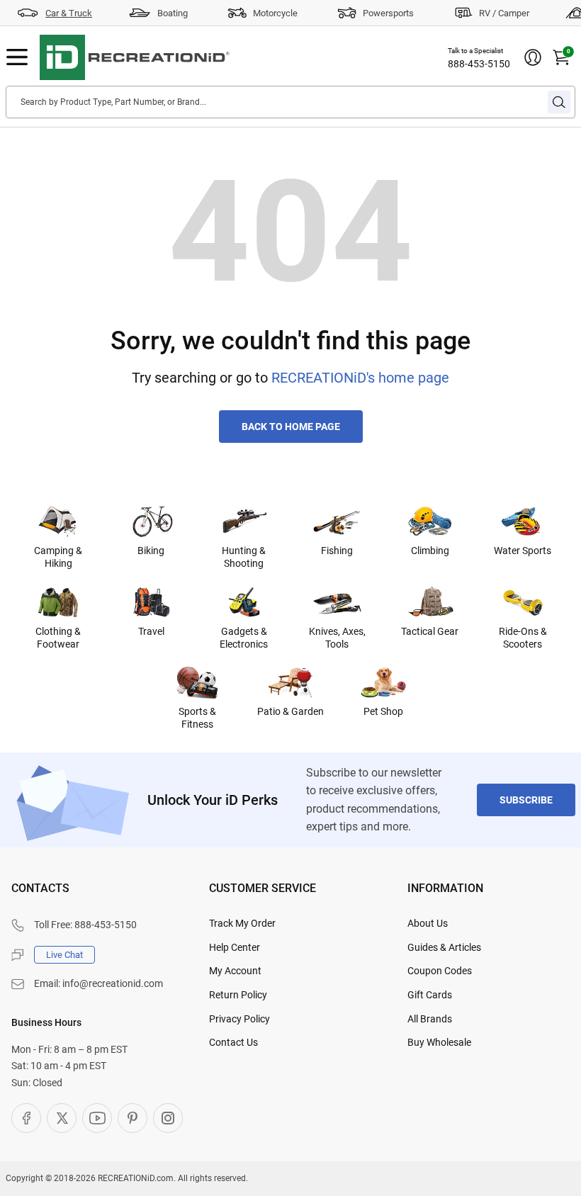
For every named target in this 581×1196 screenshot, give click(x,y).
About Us (427, 923)
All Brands (429, 1019)
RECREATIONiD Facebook (26, 1118)
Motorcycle (275, 13)
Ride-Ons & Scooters (523, 638)
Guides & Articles (444, 947)
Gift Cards (429, 994)
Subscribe (526, 800)
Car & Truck (68, 13)
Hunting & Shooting (244, 557)
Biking (150, 550)
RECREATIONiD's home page (360, 377)
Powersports (388, 13)
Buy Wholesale (439, 1042)
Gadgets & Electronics (244, 638)
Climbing (430, 550)
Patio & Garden (290, 711)
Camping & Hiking (58, 557)
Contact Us (233, 1042)
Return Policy (238, 994)
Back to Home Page (291, 426)
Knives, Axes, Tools (337, 638)
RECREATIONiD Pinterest (132, 1118)
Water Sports (522, 550)
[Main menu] (17, 57)
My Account (235, 970)
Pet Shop (383, 711)
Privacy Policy (239, 1019)
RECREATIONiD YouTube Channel (97, 1118)
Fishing (337, 550)
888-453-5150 (479, 63)
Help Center (234, 947)
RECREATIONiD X (62, 1118)
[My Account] (533, 57)
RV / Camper (504, 13)
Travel (151, 631)
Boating (172, 13)
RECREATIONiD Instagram (168, 1118)
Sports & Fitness (197, 718)
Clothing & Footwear (58, 638)
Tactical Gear (429, 631)
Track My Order (242, 923)
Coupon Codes (439, 970)
